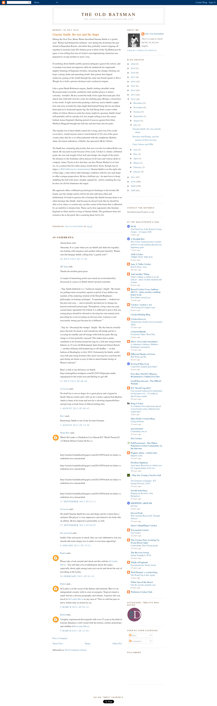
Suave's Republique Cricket (144, 525)
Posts (133, 635)
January (137, 171)
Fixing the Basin (137, 421)
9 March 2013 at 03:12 (74, 606)
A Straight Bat (137, 238)
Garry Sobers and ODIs (143, 144)
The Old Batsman (108, 14)
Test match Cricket (140, 530)
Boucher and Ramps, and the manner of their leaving (146, 138)
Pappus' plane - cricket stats (144, 452)
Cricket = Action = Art (141, 304)
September (138, 116)
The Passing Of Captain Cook (143, 307)
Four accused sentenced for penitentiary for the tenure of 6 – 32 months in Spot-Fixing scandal (146, 393)
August (137, 120)
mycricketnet (137, 428)
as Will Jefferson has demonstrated (74, 169)
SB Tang (64, 266)
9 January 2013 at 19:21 (75, 545)
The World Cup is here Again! (143, 575)
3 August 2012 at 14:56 (75, 425)
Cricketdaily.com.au (139, 431)
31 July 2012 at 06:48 (73, 381)
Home (87, 643)
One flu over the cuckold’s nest (143, 584)
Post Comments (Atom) (75, 649)
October (137, 111)
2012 (133, 99)
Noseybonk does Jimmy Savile (143, 565)
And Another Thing (140, 274)
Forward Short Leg (140, 363)
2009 (133, 185)
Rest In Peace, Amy (139, 266)
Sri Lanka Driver (75, 599)
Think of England (139, 562)
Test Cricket (135, 532)
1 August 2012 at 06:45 (75, 408)
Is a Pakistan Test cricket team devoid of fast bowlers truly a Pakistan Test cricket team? (146, 409)
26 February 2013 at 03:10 (77, 576)
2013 (133, 94)
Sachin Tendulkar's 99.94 (141, 555)
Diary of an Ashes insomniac (144, 341)
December (138, 102)
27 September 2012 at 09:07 (78, 525)
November (138, 107)
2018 (133, 72)
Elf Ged (134, 505)
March (136, 162)
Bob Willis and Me (138, 356)
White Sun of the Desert (142, 582)
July (135, 124)
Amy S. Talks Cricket (141, 264)
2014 (133, 90)
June (135, 149)
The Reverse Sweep (140, 552)
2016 (133, 81)
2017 (133, 77)
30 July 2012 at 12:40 (73, 258)
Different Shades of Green (143, 354)
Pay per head (66, 532)
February (137, 167)
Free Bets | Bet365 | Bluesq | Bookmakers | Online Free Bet (145, 375)
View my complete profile (142, 50)
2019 (133, 68)
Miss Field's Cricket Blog (143, 418)
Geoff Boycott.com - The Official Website (146, 382)
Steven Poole (137, 512)
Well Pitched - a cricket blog (144, 572)
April (136, 158)
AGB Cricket (137, 254)
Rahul (63, 553)
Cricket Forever (138, 319)
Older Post (117, 643)
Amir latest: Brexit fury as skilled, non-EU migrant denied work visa (146, 466)
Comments (136, 641)
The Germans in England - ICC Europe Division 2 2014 (143, 482)
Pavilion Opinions (139, 462)
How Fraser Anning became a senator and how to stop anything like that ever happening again (146, 244)
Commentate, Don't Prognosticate (144, 545)
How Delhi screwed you (140, 297)
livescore (64, 388)
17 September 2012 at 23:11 (78, 501)
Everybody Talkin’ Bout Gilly (143, 334)
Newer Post (58, 643)
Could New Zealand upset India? (144, 366)
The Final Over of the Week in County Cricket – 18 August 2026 (146, 230)
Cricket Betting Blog (140, 314)
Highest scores (137, 455)
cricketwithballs (138, 331)
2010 (133, 181)
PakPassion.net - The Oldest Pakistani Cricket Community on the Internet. (146, 445)
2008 (133, 190)
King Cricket (137, 403)
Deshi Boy (65, 432)
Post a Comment (60, 638)
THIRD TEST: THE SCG (142, 257)
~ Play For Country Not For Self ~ (146, 476)
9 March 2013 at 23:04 (74, 630)
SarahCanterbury (139, 490)
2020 (133, 63)
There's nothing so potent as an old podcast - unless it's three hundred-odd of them (146, 279)
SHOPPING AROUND (141, 503)
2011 (133, 177)
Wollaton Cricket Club (141, 591)
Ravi (62, 415)
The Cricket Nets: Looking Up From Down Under (145, 541)
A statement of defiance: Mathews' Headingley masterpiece (145, 345)
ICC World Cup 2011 (141, 388)
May (135, 154)
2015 (133, 85)
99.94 (133, 226)
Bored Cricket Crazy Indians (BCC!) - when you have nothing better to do (146, 292)
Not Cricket (136, 438)
